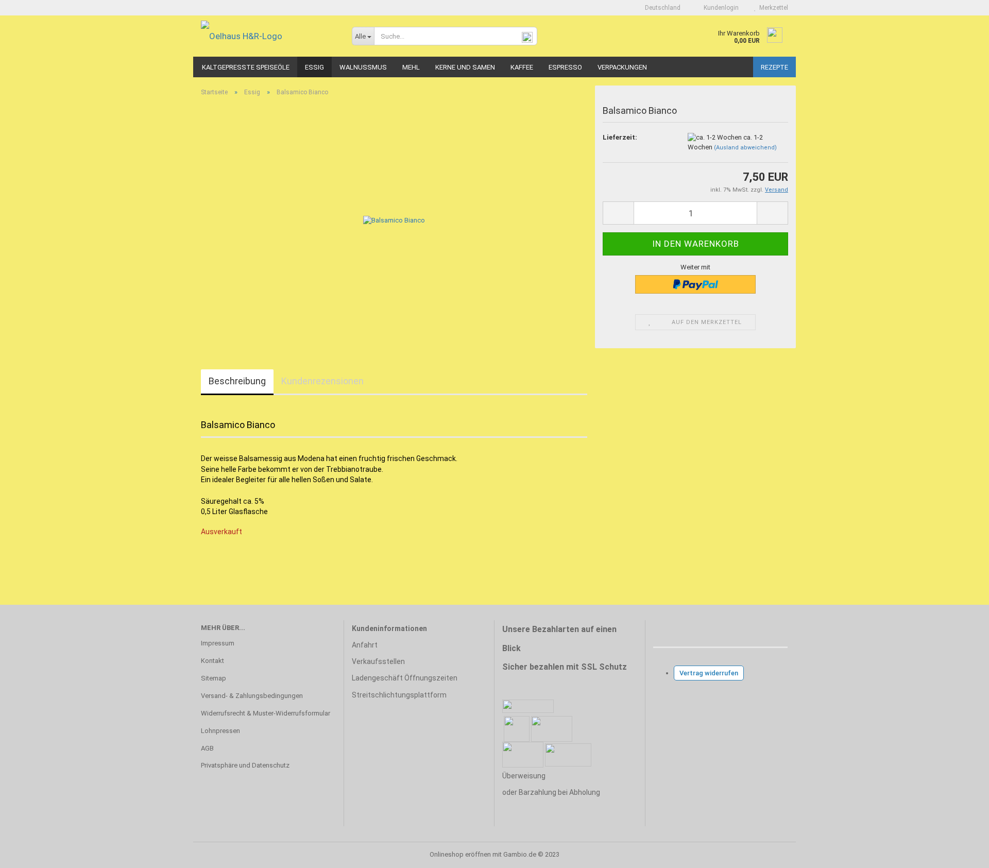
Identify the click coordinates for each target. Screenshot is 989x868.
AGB (207, 748)
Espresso (565, 67)
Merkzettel (772, 7)
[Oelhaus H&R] (268, 36)
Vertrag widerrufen (708, 673)
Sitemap (213, 678)
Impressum (217, 643)
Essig (314, 67)
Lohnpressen (220, 731)
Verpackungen (622, 67)
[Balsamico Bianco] (394, 220)
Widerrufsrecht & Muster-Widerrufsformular (265, 713)
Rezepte (774, 67)
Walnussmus (363, 67)
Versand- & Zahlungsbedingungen (252, 696)
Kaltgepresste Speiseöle (245, 67)
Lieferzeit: (620, 137)
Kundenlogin (720, 7)
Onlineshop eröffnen (460, 854)
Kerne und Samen (465, 67)
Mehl (411, 67)
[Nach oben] (960, 852)
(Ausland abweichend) (745, 147)
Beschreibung (237, 381)
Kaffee (521, 67)
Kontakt (212, 661)
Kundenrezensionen (322, 381)
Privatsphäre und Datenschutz (245, 765)
